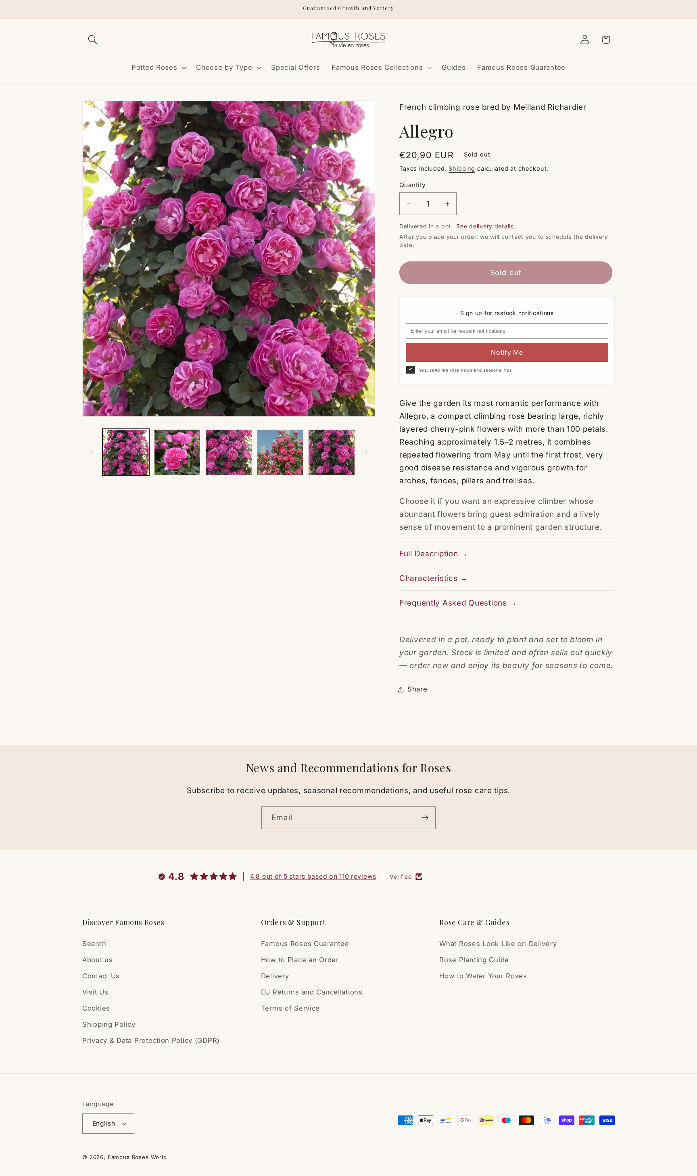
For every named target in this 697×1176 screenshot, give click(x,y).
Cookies (96, 1008)
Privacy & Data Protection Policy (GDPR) (151, 1040)
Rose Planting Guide (474, 960)
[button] (93, 39)
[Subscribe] (424, 817)
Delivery (275, 976)
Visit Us (95, 992)
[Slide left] (91, 452)
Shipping (462, 168)
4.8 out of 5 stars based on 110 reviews (313, 876)
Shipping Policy (109, 1024)
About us (97, 960)
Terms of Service (290, 1008)
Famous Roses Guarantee (305, 944)
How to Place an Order (300, 960)
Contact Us (101, 976)
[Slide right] (366, 452)
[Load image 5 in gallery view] (331, 452)
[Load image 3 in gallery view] (228, 452)
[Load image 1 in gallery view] (125, 452)
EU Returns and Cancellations (312, 992)
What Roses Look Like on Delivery (498, 944)
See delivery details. (485, 226)
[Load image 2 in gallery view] (177, 452)
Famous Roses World (137, 1157)
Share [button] (417, 689)
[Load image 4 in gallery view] (280, 452)
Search (94, 944)
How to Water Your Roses (483, 976)
